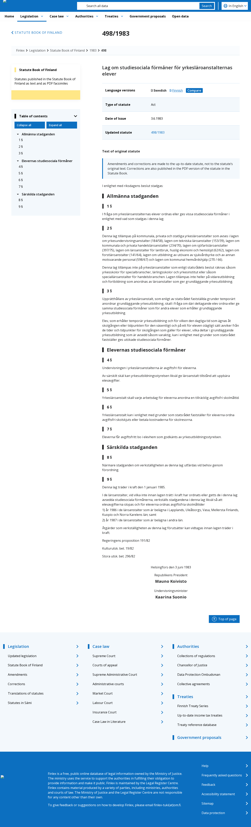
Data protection (213, 813)
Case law (57, 16)
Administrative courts (108, 684)
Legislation (29, 16)
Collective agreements (193, 684)
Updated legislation (22, 656)
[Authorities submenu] (97, 16)
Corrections (16, 684)
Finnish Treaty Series (192, 706)
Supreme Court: (104, 656)
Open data (180, 16)
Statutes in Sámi (20, 703)
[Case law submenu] (67, 16)
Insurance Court (104, 712)
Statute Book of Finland (38, 32)
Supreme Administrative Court (115, 674)
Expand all (55, 125)
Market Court (103, 693)
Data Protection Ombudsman (198, 674)
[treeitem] (46, 134)
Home (9, 16)
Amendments (17, 674)
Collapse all (24, 125)
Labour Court (103, 703)
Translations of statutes (26, 693)
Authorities (84, 16)
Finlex (20, 50)
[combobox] (138, 6)
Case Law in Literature (109, 721)
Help (205, 766)
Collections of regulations (196, 656)
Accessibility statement (218, 794)
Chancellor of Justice (192, 665)
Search (207, 6)
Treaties (111, 16)
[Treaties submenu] (122, 16)
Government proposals (148, 16)
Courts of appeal (105, 665)
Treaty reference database (196, 725)
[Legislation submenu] (42, 16)
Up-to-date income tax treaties (199, 715)
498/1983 (158, 132)
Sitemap (208, 803)
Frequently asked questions (222, 775)
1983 (92, 50)
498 (103, 50)
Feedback (208, 784)
